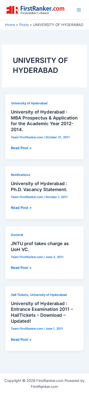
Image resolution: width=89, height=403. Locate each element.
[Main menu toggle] (79, 10)
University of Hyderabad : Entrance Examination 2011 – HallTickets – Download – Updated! (42, 312)
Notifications (20, 175)
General (17, 235)
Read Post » (21, 148)
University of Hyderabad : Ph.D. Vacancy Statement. (39, 186)
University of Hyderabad (29, 103)
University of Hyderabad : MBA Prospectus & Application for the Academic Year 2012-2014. (44, 120)
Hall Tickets (19, 295)
